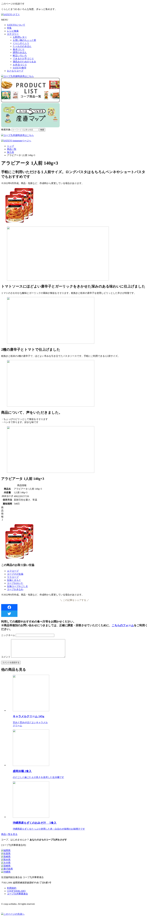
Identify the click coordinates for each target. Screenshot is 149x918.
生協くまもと (14, 580)
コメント (5, 657)
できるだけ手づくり (23, 58)
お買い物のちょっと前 (24, 40)
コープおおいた (15, 583)
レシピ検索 (13, 31)
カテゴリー (13, 34)
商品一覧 (11, 149)
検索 (42, 130)
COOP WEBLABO (16, 891)
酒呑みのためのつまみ (24, 61)
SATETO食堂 (19, 67)
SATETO (16, 25)
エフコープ (13, 571)
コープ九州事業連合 (17, 893)
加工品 (10, 152)
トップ (10, 146)
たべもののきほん (22, 46)
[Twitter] (74, 613)
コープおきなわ (15, 589)
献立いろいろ (20, 55)
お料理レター (20, 37)
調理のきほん (20, 52)
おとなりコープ (15, 71)
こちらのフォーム (123, 625)
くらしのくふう (21, 43)
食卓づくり (18, 49)
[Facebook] (74, 607)
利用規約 (11, 888)
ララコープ (13, 577)
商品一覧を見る (9, 834)
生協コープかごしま (17, 586)
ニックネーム (8, 635)
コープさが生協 (15, 574)
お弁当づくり (20, 64)
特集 (9, 28)
